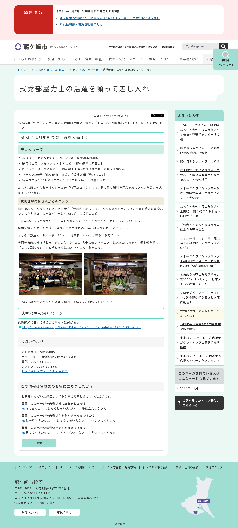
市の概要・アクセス (65, 70)
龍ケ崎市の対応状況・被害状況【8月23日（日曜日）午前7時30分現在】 (110, 18)
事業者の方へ (190, 59)
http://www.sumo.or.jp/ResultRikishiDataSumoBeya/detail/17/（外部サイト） (81, 327)
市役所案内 (64, 512)
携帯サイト (46, 467)
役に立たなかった (94, 408)
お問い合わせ (30, 512)
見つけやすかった (38, 432)
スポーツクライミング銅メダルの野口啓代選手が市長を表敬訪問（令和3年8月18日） (200, 261)
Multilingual (168, 46)
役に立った (33, 408)
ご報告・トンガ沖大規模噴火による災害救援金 (200, 227)
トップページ (26, 70)
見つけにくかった (103, 432)
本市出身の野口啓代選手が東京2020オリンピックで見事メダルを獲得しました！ (200, 279)
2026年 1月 (189, 388)
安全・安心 (56, 59)
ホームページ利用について (77, 467)
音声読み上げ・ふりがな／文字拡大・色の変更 (133, 46)
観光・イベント (161, 59)
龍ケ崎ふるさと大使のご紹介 (200, 161)
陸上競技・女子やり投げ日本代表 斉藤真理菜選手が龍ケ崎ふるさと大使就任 (200, 174)
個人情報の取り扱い (156, 467)
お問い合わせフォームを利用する (45, 371)
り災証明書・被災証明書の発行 (81, 24)
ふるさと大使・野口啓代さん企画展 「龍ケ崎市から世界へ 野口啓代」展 (202, 211)
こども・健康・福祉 (87, 59)
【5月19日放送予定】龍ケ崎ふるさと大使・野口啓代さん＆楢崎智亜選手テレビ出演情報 (200, 132)
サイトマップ (23, 467)
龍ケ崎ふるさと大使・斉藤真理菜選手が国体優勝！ (200, 150)
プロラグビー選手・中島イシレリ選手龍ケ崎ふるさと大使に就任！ (200, 297)
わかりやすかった (38, 420)
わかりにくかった (103, 420)
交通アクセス (214, 467)
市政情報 (43, 70)
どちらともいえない (61, 408)
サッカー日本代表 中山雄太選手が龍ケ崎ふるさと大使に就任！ (200, 243)
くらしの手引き (30, 59)
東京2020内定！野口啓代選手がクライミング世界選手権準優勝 (200, 342)
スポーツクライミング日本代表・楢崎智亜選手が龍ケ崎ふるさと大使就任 (200, 193)
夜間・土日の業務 (187, 467)
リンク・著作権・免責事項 (119, 467)
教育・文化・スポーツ (126, 59)
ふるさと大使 (90, 70)
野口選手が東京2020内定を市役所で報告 (200, 326)
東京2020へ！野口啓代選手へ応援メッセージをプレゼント (200, 358)
